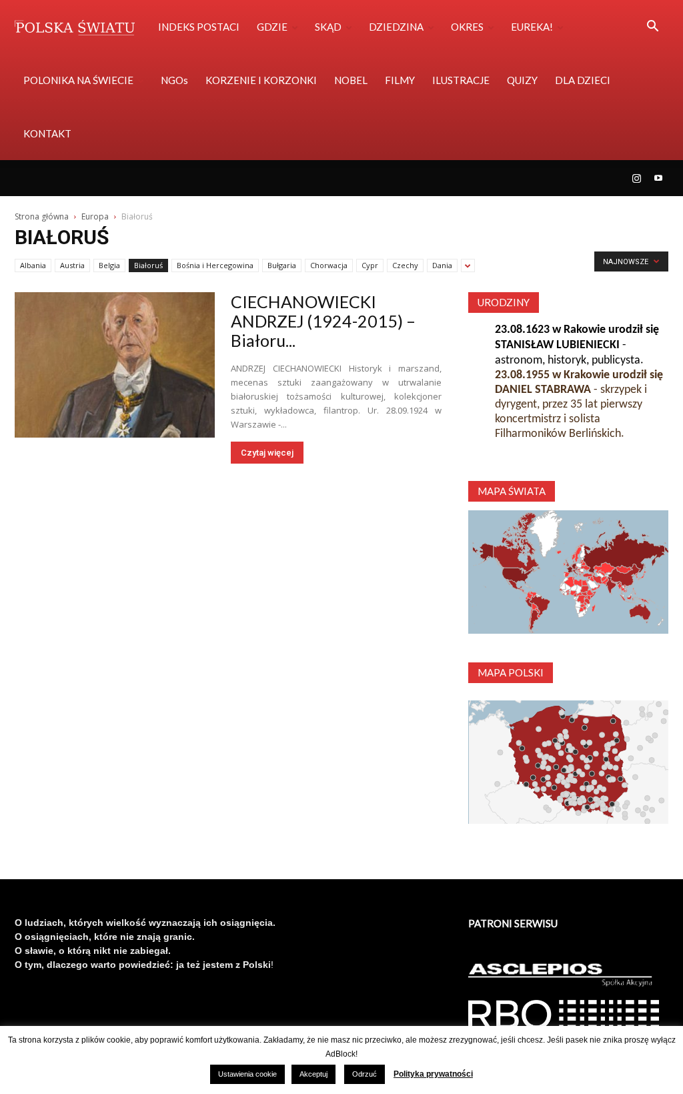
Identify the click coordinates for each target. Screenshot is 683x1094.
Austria (72, 265)
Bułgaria (281, 265)
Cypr (370, 265)
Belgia (109, 265)
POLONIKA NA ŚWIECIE (78, 80)
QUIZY (522, 80)
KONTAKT (47, 133)
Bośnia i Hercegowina (215, 265)
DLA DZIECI (582, 80)
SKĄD (328, 27)
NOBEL (351, 80)
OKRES (467, 27)
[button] (652, 27)
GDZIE (272, 27)
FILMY (400, 80)
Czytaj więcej (267, 453)
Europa (95, 216)
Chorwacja (329, 265)
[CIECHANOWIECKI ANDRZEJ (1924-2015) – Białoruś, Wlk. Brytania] (115, 365)
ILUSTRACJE (461, 80)
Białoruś (148, 265)
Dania (442, 265)
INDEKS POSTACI (198, 27)
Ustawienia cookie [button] (247, 1074)
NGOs (174, 80)
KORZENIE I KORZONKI (261, 80)
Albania (33, 265)
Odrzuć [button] (364, 1074)
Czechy (405, 265)
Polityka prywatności (433, 1074)
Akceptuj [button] (313, 1074)
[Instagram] (636, 178)
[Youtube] (658, 178)
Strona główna (42, 216)
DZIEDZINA (396, 27)
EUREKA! (532, 27)
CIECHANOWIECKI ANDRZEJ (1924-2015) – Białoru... (323, 321)
